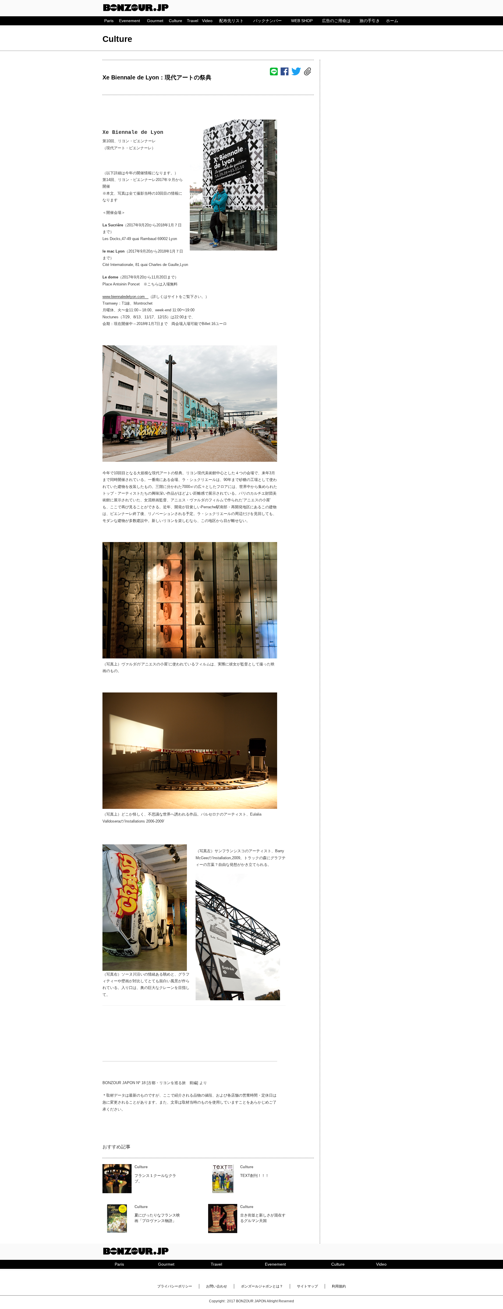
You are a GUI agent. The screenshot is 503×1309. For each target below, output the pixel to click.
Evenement (129, 20)
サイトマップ (307, 1286)
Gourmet (155, 20)
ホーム (392, 20)
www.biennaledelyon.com (125, 296)
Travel (192, 20)
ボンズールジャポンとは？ (262, 1286)
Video (207, 20)
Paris (109, 20)
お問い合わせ (216, 1286)
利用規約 (339, 1286)
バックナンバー (267, 20)
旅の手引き (369, 20)
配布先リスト (231, 20)
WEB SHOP (302, 20)
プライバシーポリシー (174, 1286)
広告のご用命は (336, 20)
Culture (175, 20)
